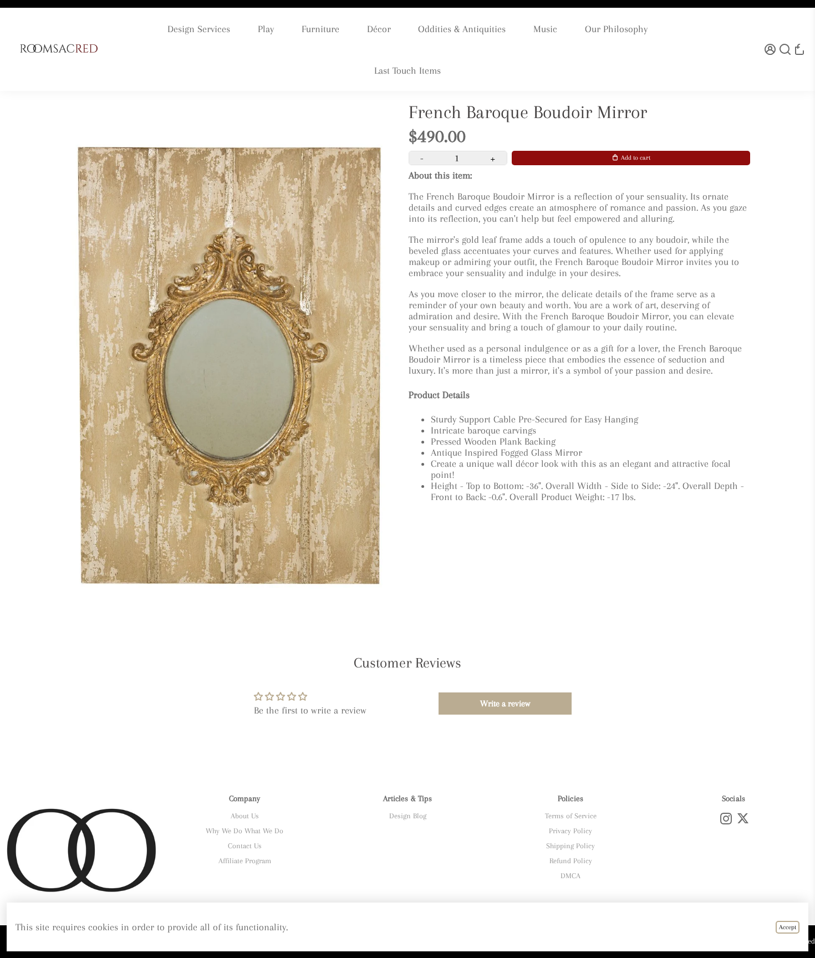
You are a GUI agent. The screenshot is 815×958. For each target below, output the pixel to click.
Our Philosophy (616, 28)
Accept (787, 927)
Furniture (320, 28)
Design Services (198, 28)
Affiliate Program (244, 861)
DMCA (570, 876)
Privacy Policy (570, 831)
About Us (245, 816)
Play (266, 28)
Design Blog (407, 816)
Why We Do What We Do (244, 831)
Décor (379, 28)
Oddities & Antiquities (462, 28)
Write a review (505, 704)
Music (545, 28)
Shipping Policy (570, 846)
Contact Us (245, 846)
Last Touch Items (407, 70)
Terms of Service (571, 816)
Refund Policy (570, 861)
